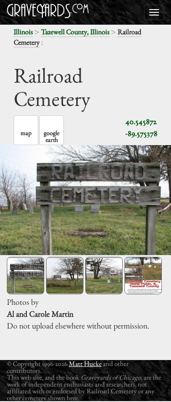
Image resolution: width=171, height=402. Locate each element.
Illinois (23, 32)
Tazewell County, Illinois (75, 32)
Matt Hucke (85, 363)
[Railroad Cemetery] (25, 275)
